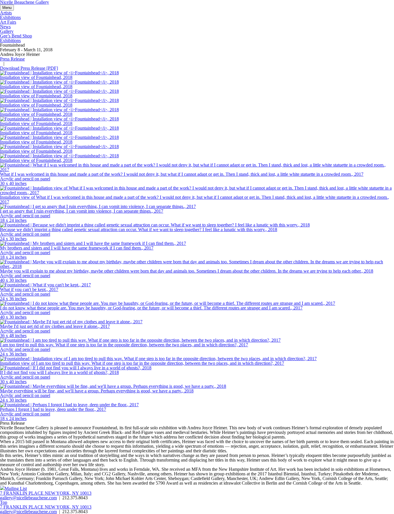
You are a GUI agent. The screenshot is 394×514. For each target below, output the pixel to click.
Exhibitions (10, 40)
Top (3, 502)
